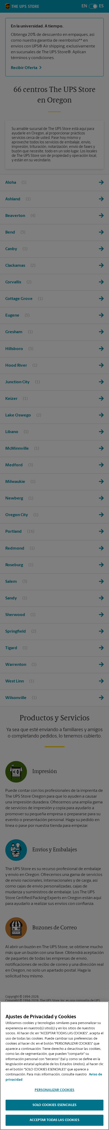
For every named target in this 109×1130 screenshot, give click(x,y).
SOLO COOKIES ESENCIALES (54, 1105)
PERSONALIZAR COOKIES (55, 1090)
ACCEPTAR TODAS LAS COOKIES (54, 1120)
